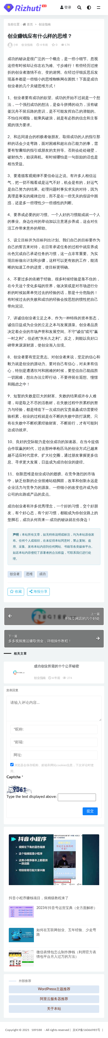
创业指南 (45, 24)
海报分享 (39, 591)
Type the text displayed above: (32, 797)
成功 (42, 574)
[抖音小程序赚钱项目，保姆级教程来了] (54, 859)
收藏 (18, 591)
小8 (15, 45)
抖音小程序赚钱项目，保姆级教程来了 (39, 898)
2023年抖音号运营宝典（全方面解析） (66, 908)
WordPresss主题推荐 (54, 989)
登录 (67, 7)
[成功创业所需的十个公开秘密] (18, 672)
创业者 (15, 574)
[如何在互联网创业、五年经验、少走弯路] (21, 935)
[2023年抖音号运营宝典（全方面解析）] (21, 912)
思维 (29, 574)
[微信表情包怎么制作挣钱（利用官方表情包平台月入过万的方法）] (21, 961)
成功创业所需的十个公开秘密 (56, 666)
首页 (30, 24)
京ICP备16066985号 (86, 1029)
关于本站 (54, 1009)
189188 (36, 1029)
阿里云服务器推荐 (54, 999)
